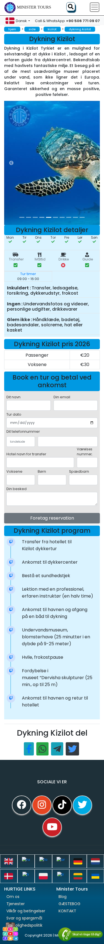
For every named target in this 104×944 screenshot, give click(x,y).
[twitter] (82, 805)
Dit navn (13, 397)
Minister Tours (34, 7)
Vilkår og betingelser (25, 911)
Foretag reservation (52, 518)
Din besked (16, 488)
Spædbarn (79, 471)
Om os (12, 896)
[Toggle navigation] (95, 7)
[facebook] (21, 805)
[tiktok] (62, 805)
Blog (63, 896)
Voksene (14, 471)
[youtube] (52, 827)
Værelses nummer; (84, 451)
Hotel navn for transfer (26, 454)
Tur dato (13, 414)
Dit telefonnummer (23, 431)
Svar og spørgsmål (24, 918)
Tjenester (15, 904)
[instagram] (42, 805)
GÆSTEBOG (69, 904)
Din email (62, 397)
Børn (42, 471)
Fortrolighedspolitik (24, 925)
